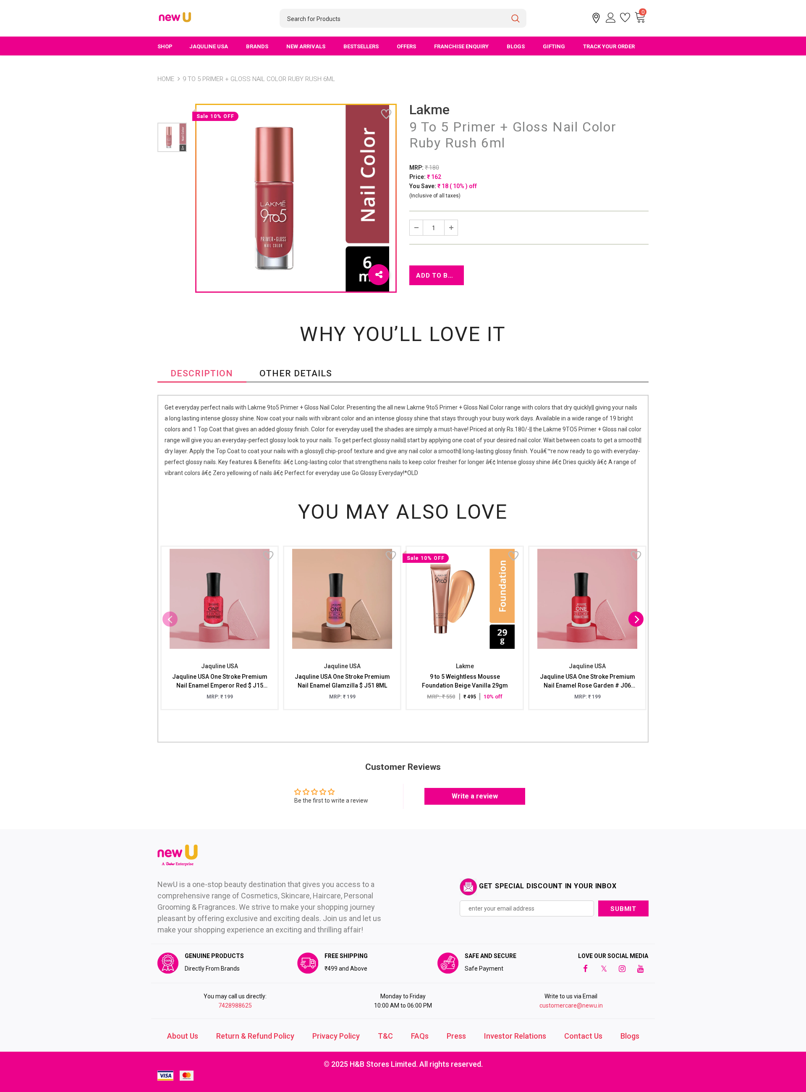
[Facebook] (585, 968)
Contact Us (583, 1036)
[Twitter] (603, 968)
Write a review (475, 796)
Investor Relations (515, 1036)
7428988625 (235, 1005)
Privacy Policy (336, 1036)
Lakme (429, 110)
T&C (385, 1036)
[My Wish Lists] (625, 18)
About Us (182, 1036)
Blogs (629, 1036)
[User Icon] (611, 18)
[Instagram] (622, 968)
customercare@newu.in (571, 1005)
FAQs (420, 1036)
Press (456, 1036)
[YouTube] (640, 968)
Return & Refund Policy (255, 1036)
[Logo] (175, 17)
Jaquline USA (219, 666)
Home (165, 79)
